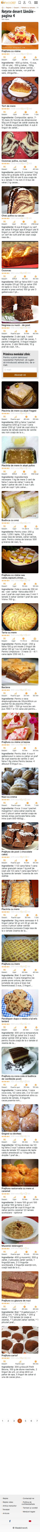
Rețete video (8, 1502)
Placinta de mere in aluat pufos (18, 465)
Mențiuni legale (29, 1512)
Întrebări (6, 1510)
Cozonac (6, 270)
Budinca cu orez (10, 520)
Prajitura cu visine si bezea (16, 742)
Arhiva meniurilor (10, 1506)
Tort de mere (8, 106)
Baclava (6, 687)
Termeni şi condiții (30, 1508)
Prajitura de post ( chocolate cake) (17, 853)
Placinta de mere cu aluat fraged (19, 410)
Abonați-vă (20, 375)
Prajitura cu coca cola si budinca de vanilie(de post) (19, 1077)
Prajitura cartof (10, 1355)
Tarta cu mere (9, 632)
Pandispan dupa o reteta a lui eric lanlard (19, 1020)
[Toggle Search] (30, 2)
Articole (6, 1513)
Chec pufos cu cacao (13, 215)
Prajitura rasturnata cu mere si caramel (18, 1189)
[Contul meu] (24, 2)
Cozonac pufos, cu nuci (14, 161)
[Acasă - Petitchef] (3, 7)
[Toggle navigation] (36, 2)
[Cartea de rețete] (19, 2)
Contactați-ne (28, 1498)
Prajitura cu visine (11, 51)
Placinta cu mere (10, 909)
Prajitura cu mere (11, 964)
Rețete (5, 1498)
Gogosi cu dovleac (11, 1133)
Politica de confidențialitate (28, 1503)
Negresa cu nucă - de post (16, 325)
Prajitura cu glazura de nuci (16, 1300)
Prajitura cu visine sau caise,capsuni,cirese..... (14, 576)
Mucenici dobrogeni (12, 1245)
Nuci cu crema (9, 797)
